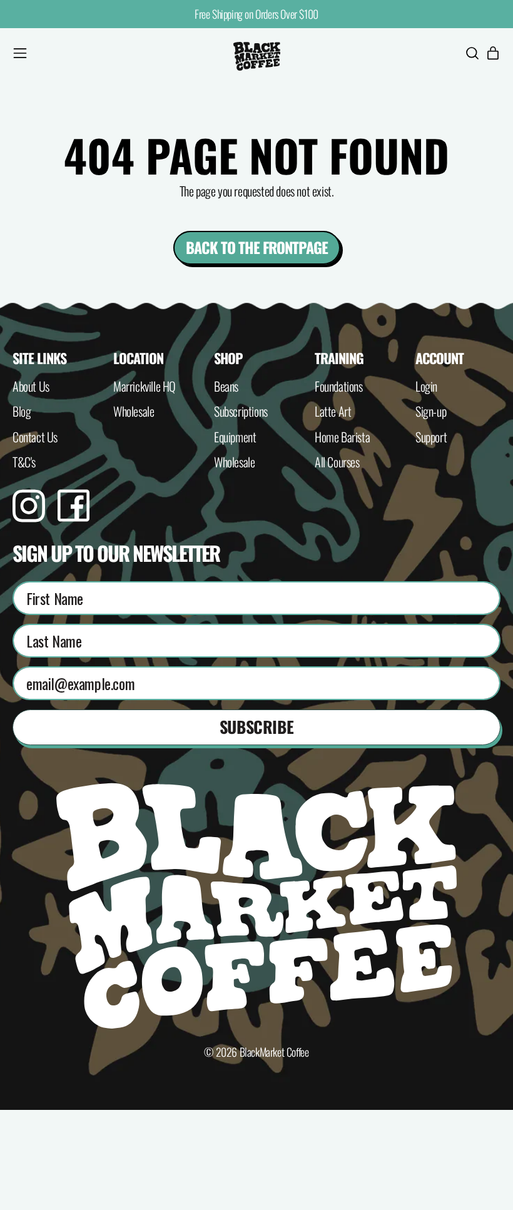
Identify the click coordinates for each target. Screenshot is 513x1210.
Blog (22, 411)
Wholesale (133, 411)
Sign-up (430, 411)
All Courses (337, 461)
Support (431, 436)
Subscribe (256, 726)
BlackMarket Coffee (274, 1052)
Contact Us (35, 436)
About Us (31, 386)
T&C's (24, 461)
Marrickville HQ (144, 386)
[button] (471, 57)
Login (426, 386)
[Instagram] (29, 516)
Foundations (339, 386)
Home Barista (342, 436)
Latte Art (333, 411)
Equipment (235, 436)
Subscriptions (241, 411)
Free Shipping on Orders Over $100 (256, 14)
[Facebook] (73, 516)
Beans (226, 386)
